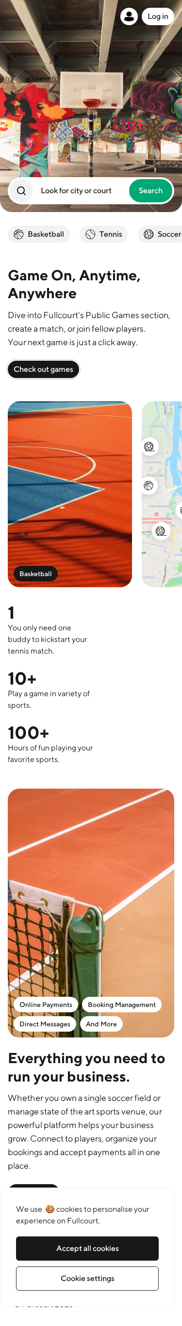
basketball (46, 234)
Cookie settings (88, 1278)
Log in (158, 16)
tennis (110, 234)
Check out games (43, 369)
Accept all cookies (87, 1248)
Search (151, 190)
